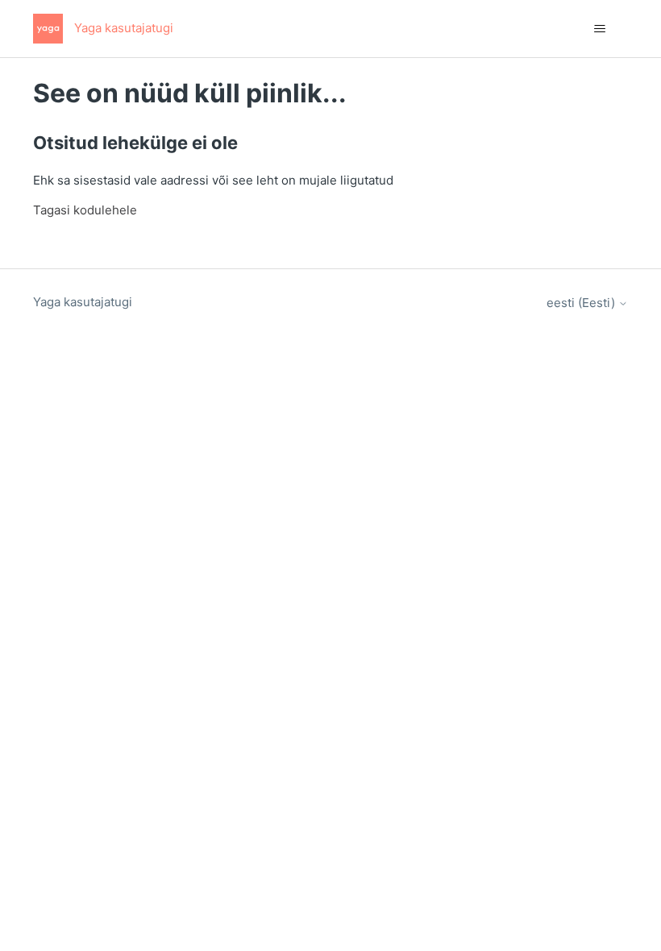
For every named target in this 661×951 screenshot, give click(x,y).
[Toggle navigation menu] (599, 29)
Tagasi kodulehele (85, 210)
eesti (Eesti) (582, 302)
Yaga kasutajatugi (82, 301)
